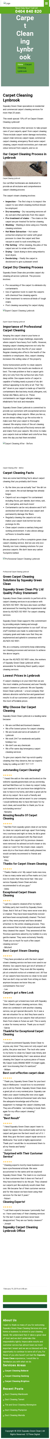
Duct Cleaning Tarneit (14, 1399)
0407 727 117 (26, 764)
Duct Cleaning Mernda (15, 1415)
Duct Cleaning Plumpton (16, 1410)
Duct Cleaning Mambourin (16, 1394)
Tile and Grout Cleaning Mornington (20, 1405)
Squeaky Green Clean (31, 1431)
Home (20, 64)
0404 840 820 (28, 10)
